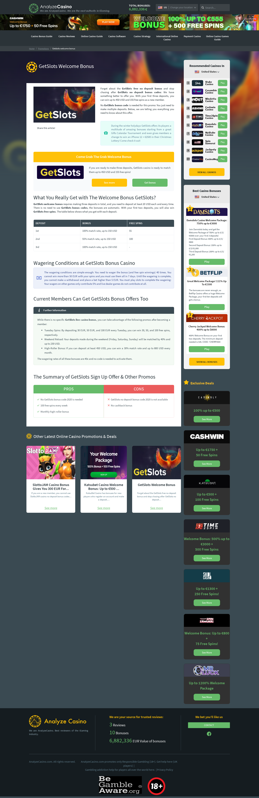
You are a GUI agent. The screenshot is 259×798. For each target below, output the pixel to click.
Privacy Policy (165, 769)
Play (223, 82)
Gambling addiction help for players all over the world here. (121, 769)
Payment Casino (192, 36)
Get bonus (150, 182)
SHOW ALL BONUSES (206, 361)
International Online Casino (167, 38)
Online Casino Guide (92, 36)
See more (109, 182)
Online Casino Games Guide (217, 38)
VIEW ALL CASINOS (207, 172)
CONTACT (209, 725)
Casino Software (117, 36)
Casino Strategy (142, 36)
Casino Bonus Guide (41, 36)
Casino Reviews (66, 36)
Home (32, 48)
